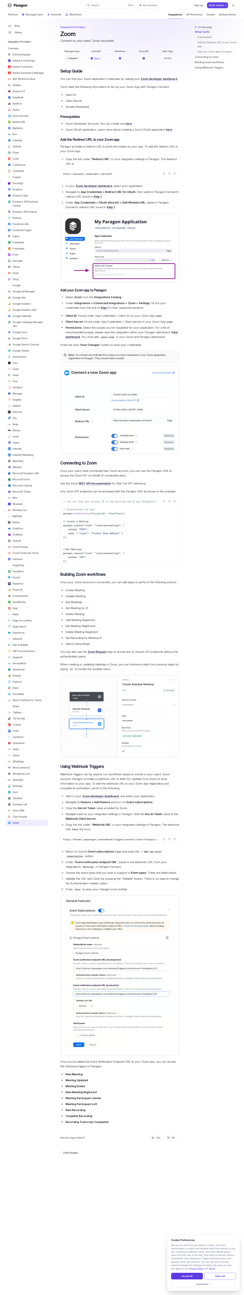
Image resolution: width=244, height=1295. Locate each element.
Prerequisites (205, 37)
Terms (212, 1268)
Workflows (75, 14)
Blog (17, 25)
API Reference (194, 14)
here (129, 123)
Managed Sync (34, 14)
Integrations (175, 14)
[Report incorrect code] (164, 174)
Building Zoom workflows (209, 62)
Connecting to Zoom (206, 57)
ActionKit (56, 14)
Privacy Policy (196, 1268)
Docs (97, 58)
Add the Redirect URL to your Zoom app (217, 44)
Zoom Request (97, 651)
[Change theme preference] (233, 5)
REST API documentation (95, 483)
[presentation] (119, 531)
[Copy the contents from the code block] (169, 174)
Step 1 (97, 196)
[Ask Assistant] (174, 174)
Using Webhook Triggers (209, 67)
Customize (202, 1284)
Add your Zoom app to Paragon (215, 51)
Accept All (187, 1276)
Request (73, 58)
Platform (13, 14)
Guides (211, 14)
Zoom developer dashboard (159, 79)
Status (18, 32)
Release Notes (227, 14)
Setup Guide (202, 31)
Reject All (220, 1276)
